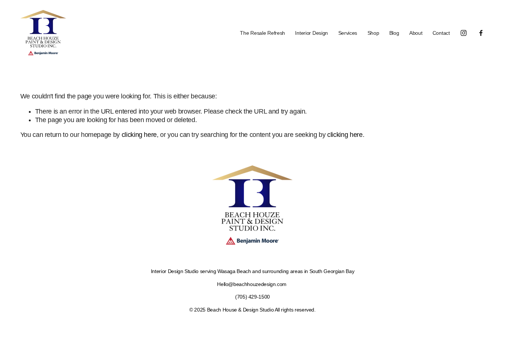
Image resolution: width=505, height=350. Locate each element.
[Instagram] (463, 33)
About (416, 33)
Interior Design (311, 33)
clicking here (139, 134)
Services (347, 33)
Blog (394, 33)
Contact (441, 33)
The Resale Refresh (262, 33)
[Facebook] (481, 33)
